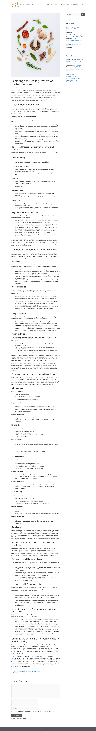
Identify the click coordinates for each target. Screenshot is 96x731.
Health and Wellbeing (17, 669)
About (82, 4)
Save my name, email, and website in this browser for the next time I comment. (34, 711)
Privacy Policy (74, 4)
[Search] (83, 14)
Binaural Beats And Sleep (73, 31)
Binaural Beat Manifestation (73, 27)
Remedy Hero (49, 4)
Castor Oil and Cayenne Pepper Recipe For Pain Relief (75, 61)
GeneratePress (55, 729)
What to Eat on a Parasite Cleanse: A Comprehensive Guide (73, 74)
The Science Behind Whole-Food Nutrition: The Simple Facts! (26, 671)
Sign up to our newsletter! (19, 718)
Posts (56, 4)
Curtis (67, 73)
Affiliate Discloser (65, 4)
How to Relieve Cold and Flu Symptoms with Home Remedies (26, 672)
